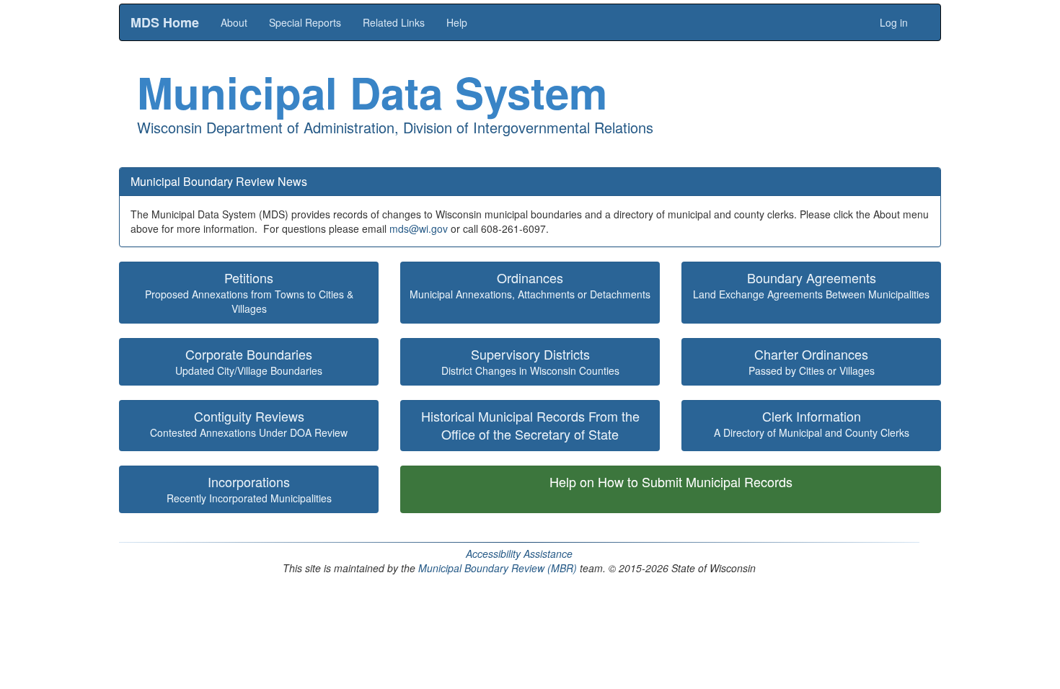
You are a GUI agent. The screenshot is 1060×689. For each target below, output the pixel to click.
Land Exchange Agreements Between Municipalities (811, 285)
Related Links (394, 22)
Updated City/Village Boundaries (248, 361)
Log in (894, 22)
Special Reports (305, 22)
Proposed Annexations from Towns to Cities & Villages (249, 292)
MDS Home (165, 22)
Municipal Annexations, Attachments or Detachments (530, 285)
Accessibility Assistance (519, 553)
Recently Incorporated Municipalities (249, 489)
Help (456, 22)
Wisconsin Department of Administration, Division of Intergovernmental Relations (395, 127)
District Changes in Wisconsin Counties (530, 361)
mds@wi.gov (418, 228)
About (234, 22)
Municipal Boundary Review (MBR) (497, 568)
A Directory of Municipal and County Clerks (811, 423)
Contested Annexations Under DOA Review (249, 423)
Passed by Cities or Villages (811, 361)
